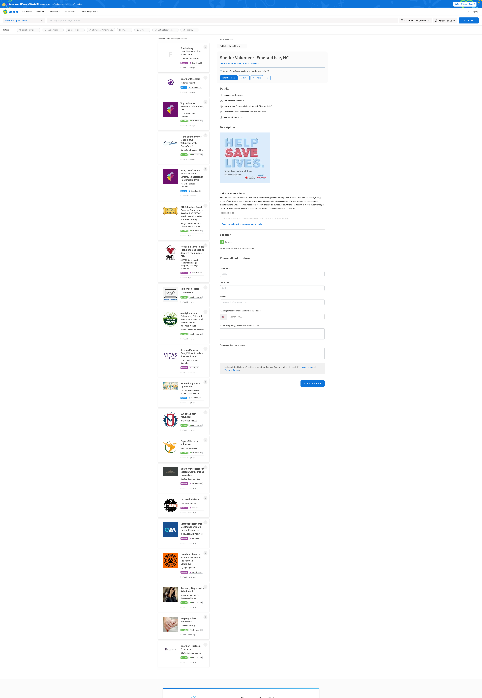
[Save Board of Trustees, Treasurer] (205, 645)
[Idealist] (10, 11)
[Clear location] (428, 20)
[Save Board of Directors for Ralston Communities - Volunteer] (205, 467)
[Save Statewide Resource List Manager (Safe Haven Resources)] (205, 522)
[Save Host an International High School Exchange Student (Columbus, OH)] (205, 245)
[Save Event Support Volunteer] (205, 412)
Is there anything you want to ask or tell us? (239, 325)
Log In (467, 11)
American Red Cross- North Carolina (239, 63)
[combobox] (222, 20)
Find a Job (40, 11)
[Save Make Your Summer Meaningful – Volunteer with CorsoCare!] (205, 135)
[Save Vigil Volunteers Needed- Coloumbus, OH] (205, 102)
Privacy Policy (306, 367)
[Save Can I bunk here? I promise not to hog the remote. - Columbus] (205, 553)
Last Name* (225, 282)
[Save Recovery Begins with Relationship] (205, 587)
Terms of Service (231, 370)
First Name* (225, 268)
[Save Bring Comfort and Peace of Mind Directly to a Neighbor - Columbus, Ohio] (205, 169)
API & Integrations (89, 11)
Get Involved (27, 11)
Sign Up (475, 11)
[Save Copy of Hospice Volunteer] (205, 440)
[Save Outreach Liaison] (205, 498)
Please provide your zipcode (232, 345)
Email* (223, 296)
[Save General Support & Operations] (205, 382)
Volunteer (54, 11)
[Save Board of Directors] (205, 78)
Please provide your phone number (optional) (240, 310)
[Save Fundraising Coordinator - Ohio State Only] (205, 47)
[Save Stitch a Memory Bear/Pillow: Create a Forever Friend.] (205, 349)
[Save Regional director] (205, 287)
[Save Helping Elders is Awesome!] (205, 617)
